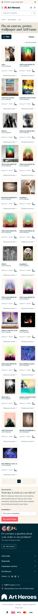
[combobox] (17, 13)
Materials (5, 561)
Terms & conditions (8, 604)
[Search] (34, 13)
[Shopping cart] (35, 7)
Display (31, 37)
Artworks (5, 556)
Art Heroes (6, 571)
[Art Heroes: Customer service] (35, 566)
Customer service (9, 566)
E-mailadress (6, 509)
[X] (18, 576)
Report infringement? (29, 604)
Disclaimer (18, 604)
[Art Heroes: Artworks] (35, 556)
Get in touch (10, 546)
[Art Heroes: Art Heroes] (35, 571)
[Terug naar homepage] (12, 7)
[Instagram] (9, 576)
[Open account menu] (31, 8)
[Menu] (2, 7)
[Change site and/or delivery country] (35, 2)
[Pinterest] (12, 576)
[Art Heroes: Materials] (35, 561)
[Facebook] (15, 576)
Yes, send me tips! (9, 519)
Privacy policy (19, 608)
